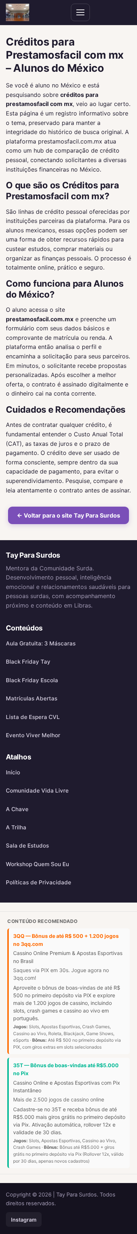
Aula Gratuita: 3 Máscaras (41, 643)
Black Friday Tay (28, 661)
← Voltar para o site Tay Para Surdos (68, 515)
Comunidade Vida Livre (37, 790)
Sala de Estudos (27, 845)
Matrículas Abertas (31, 698)
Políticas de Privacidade (38, 882)
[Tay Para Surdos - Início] (17, 12)
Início (13, 772)
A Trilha (16, 827)
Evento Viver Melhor (33, 735)
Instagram (24, 1220)
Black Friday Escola (32, 680)
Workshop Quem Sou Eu (37, 864)
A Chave (17, 809)
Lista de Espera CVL (33, 717)
